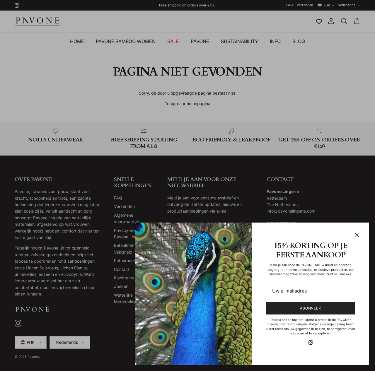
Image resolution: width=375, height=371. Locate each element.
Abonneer (310, 308)
